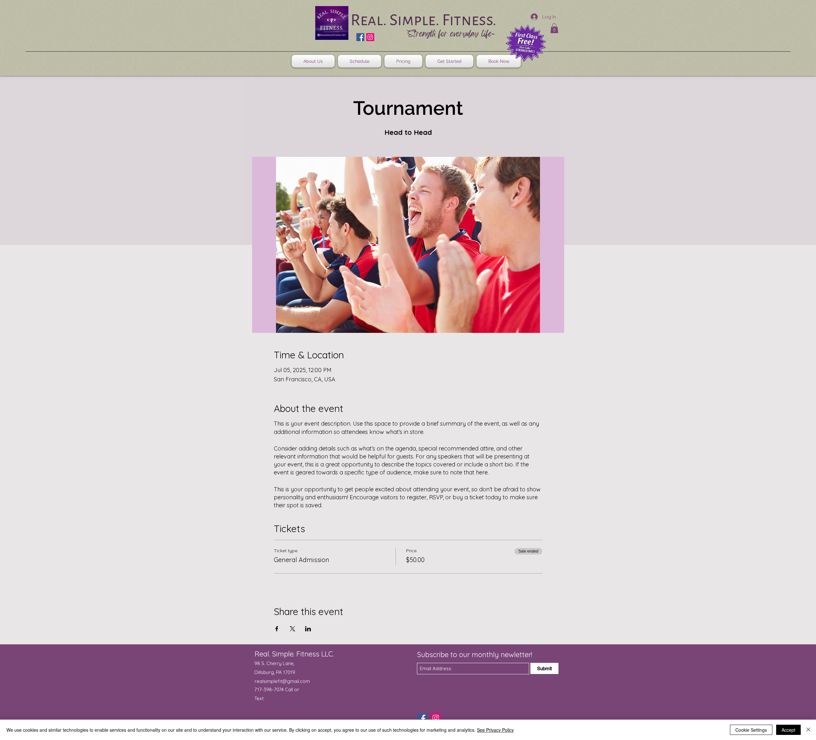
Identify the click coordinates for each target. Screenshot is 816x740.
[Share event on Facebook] (277, 628)
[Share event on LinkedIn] (308, 628)
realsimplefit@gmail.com (282, 681)
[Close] (808, 730)
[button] (554, 28)
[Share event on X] (292, 628)
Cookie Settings (751, 730)
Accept (788, 730)
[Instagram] (370, 37)
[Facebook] (360, 37)
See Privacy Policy (495, 730)
